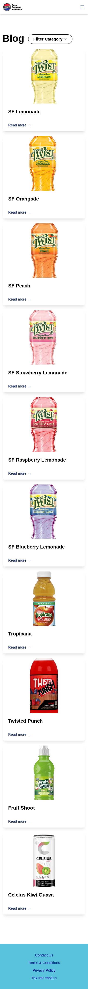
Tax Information (44, 978)
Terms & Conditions (44, 963)
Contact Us (44, 955)
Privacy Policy (44, 970)
